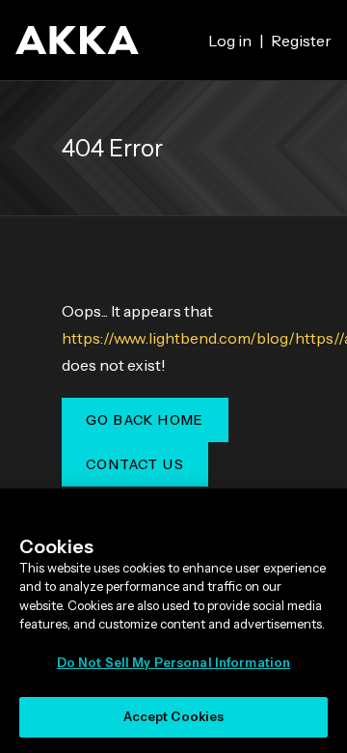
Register (301, 40)
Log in (230, 40)
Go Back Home (145, 420)
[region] (173, 620)
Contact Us (135, 464)
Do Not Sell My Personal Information (174, 662)
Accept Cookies (174, 716)
